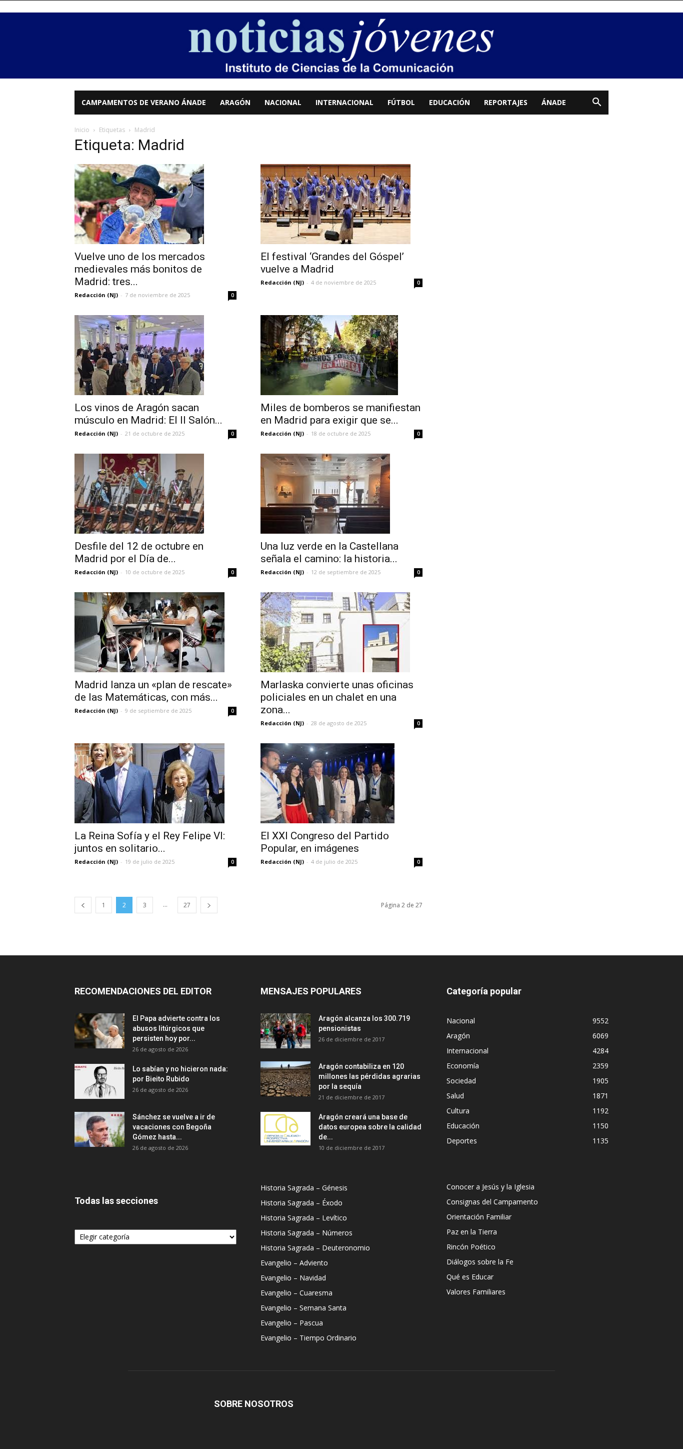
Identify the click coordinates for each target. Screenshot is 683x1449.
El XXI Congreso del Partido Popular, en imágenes (324, 842)
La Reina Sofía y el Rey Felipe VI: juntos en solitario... (149, 842)
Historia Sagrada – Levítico (303, 1217)
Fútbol (401, 102)
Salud (455, 1095)
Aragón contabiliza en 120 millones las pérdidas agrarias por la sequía (369, 1076)
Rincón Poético (471, 1246)
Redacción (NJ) (96, 295)
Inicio (82, 130)
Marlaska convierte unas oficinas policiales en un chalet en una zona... (337, 697)
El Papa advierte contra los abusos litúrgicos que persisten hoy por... (176, 1028)
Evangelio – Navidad (293, 1277)
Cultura (458, 1110)
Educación (449, 102)
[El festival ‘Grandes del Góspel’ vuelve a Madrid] (341, 204)
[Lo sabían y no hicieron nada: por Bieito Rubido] (99, 1081)
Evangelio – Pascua (291, 1322)
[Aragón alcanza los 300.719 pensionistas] (285, 1030)
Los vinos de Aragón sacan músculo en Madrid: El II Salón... (148, 414)
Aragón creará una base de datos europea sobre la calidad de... (370, 1127)
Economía (462, 1065)
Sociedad (461, 1080)
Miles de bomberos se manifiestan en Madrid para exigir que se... (340, 414)
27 (187, 905)
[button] (596, 103)
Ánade (554, 102)
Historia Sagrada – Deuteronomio (315, 1247)
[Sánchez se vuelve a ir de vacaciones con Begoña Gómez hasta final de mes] (99, 1129)
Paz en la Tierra (471, 1231)
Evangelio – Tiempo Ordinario (308, 1337)
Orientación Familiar (479, 1216)
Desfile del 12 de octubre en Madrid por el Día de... (139, 552)
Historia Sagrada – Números (306, 1232)
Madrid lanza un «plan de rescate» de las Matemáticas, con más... (153, 691)
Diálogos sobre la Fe (480, 1261)
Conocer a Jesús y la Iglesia (490, 1186)
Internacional (345, 102)
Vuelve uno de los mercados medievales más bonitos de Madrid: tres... (139, 269)
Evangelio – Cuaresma (296, 1292)
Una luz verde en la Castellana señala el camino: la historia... (329, 552)
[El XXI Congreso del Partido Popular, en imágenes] (341, 783)
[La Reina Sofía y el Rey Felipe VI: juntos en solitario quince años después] (155, 783)
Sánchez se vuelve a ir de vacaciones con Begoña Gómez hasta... (173, 1127)
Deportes (461, 1140)
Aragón (235, 102)
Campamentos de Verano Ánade (144, 102)
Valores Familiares (476, 1291)
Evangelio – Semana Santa (303, 1307)
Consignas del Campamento (492, 1201)
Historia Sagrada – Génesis (304, 1187)
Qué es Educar (470, 1276)
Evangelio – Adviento (294, 1262)
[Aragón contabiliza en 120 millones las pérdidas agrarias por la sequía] (285, 1078)
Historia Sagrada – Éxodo (301, 1202)
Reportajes (506, 102)
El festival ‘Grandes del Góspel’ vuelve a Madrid (332, 263)
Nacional (283, 102)
